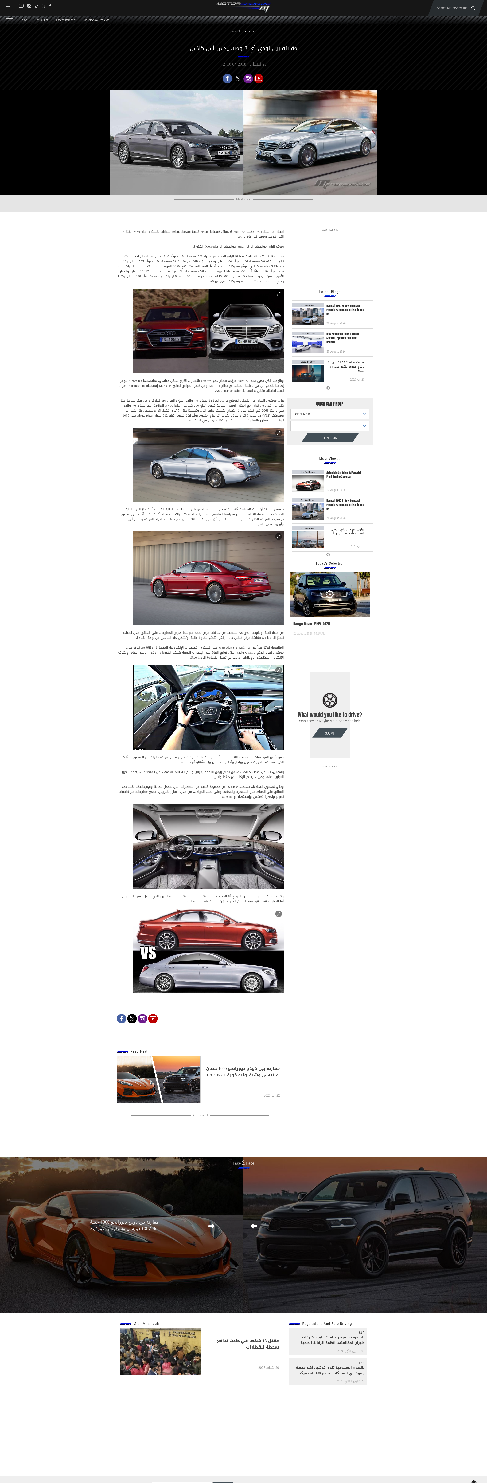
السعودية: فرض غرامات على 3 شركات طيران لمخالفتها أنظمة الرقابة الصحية (332, 1340)
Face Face (243, 1163)
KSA (361, 1332)
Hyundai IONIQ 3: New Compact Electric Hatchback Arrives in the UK (345, 310)
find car (314, 438)
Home (23, 20)
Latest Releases (66, 20)
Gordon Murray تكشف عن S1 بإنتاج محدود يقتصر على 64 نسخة (346, 366)
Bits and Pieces (308, 305)
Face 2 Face (249, 31)
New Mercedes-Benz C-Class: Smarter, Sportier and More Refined (342, 338)
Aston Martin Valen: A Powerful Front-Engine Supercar (343, 475)
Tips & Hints (42, 20)
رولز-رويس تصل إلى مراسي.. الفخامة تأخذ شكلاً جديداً (346, 531)
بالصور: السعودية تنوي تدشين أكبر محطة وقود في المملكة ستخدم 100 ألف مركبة (330, 1370)
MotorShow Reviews (96, 20)
